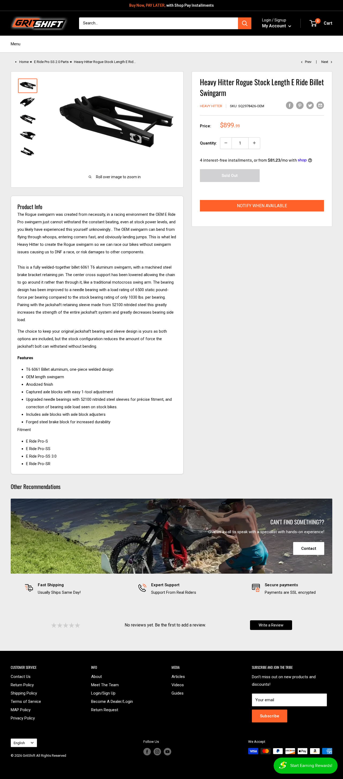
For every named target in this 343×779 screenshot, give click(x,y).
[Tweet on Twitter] (310, 105)
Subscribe (269, 716)
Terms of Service (26, 701)
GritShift (29, 756)
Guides (178, 693)
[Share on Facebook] (289, 105)
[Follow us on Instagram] (157, 751)
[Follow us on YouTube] (167, 751)
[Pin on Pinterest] (300, 105)
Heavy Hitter (211, 106)
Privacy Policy (23, 718)
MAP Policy (21, 709)
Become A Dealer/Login (112, 701)
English (19, 743)
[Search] (244, 23)
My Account (274, 25)
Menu (15, 44)
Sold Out (230, 175)
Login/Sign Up (103, 693)
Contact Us (21, 676)
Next (324, 62)
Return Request (104, 709)
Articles (178, 676)
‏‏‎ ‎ (11, 762)
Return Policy (22, 684)
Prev (308, 62)
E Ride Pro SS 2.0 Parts (51, 62)
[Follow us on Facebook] (147, 751)
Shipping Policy (24, 693)
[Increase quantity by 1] (254, 143)
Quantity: (208, 142)
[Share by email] (320, 105)
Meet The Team (105, 684)
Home (24, 62)
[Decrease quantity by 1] (226, 143)
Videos (178, 684)
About (96, 676)
